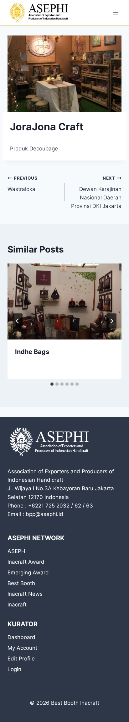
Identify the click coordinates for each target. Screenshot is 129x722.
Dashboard (21, 637)
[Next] (111, 320)
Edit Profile (21, 658)
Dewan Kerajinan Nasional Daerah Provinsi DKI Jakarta (96, 192)
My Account (22, 648)
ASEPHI (17, 551)
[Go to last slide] (18, 320)
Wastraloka (23, 184)
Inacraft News (25, 594)
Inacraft (17, 604)
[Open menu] (115, 12)
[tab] (52, 384)
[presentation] (64, 301)
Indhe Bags (32, 352)
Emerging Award (28, 572)
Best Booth (21, 583)
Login (14, 669)
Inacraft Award (26, 562)
